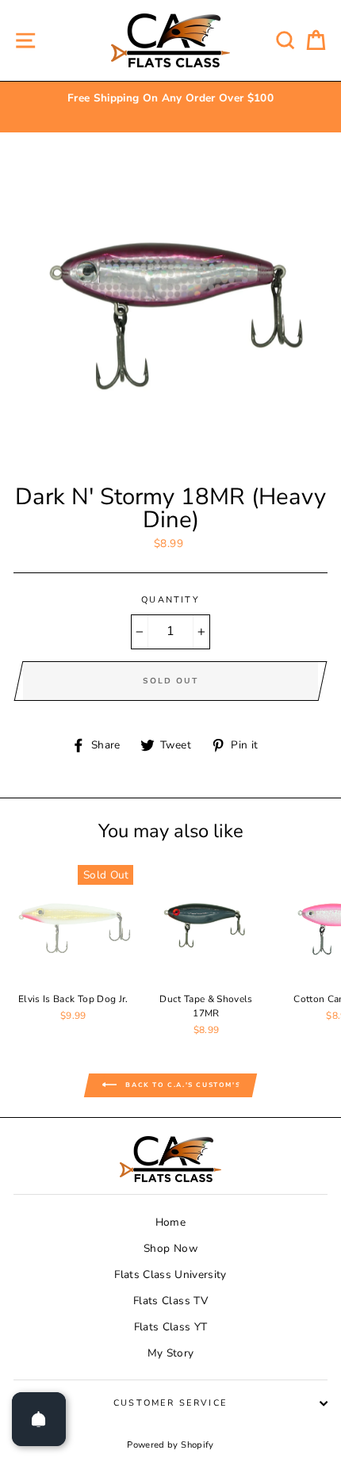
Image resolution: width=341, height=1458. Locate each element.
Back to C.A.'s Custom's (181, 1085)
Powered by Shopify (170, 1445)
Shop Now (170, 1248)
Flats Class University (170, 1274)
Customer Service (170, 1403)
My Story (171, 1352)
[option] (170, 98)
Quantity (170, 600)
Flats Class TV (170, 1300)
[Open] (39, 1419)
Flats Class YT (171, 1326)
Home (170, 1222)
